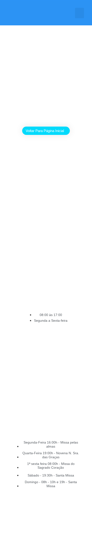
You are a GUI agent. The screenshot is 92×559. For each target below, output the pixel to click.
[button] (79, 13)
